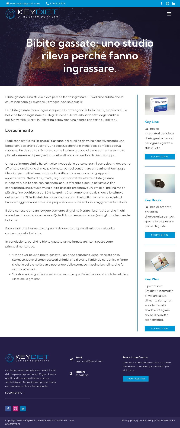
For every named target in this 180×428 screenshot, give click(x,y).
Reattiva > (169, 420)
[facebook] (161, 3)
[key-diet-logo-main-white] (31, 10)
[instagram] (167, 3)
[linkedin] (173, 3)
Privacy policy (129, 420)
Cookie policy (146, 420)
